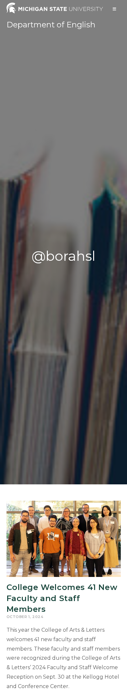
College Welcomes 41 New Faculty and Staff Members (62, 598)
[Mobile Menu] (115, 9)
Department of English (51, 24)
